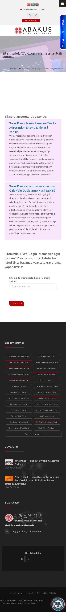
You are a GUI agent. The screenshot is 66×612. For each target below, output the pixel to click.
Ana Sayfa (12, 68)
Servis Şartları (31, 603)
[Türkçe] (29, 4)
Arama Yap (16, 304)
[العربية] (33, 4)
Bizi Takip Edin (33, 553)
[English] (37, 4)
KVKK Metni (39, 600)
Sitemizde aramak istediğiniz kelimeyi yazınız (29, 279)
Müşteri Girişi (31, 21)
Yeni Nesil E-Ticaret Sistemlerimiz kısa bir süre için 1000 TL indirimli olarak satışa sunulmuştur (32, 480)
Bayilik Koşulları (25, 600)
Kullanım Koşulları (8, 600)
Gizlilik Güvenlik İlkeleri (12, 603)
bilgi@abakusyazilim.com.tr (34, 9)
